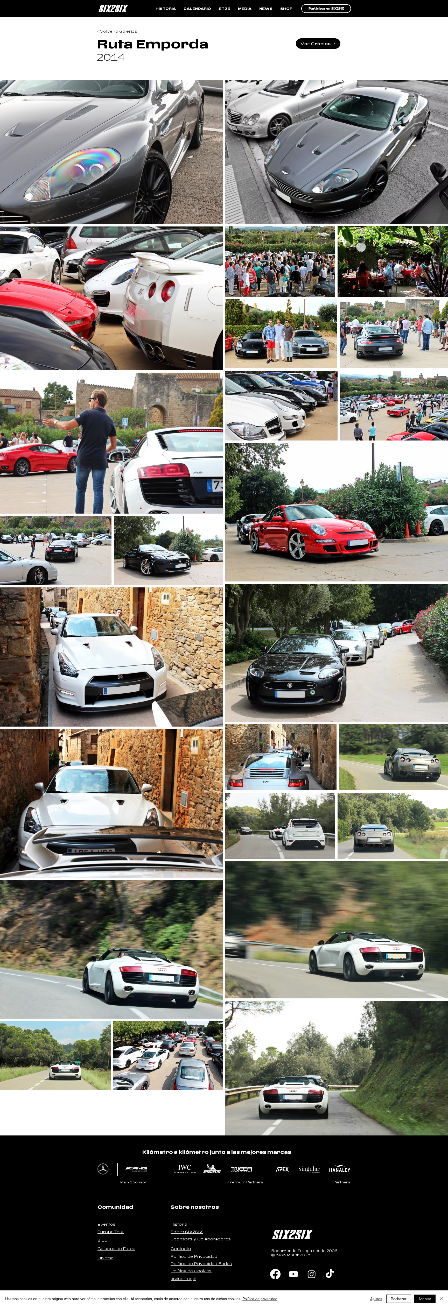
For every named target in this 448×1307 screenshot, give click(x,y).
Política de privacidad (259, 1298)
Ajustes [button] (376, 1298)
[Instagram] (311, 1274)
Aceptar (424, 1298)
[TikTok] (330, 1274)
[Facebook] (275, 1274)
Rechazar (399, 1298)
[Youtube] (293, 1274)
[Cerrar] (442, 1299)
